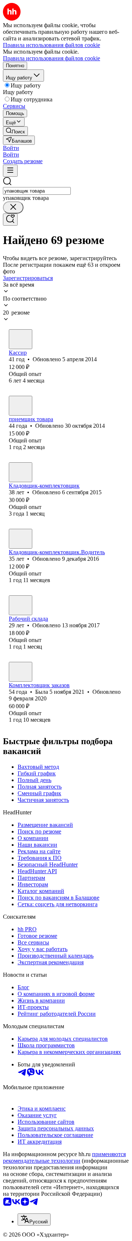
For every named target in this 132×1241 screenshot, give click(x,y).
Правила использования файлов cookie (51, 58)
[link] (15, 131)
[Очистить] (13, 207)
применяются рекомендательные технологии (64, 1157)
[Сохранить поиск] (10, 220)
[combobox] (37, 191)
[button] (11, 148)
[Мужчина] (20, 406)
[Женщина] (20, 339)
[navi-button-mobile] (10, 171)
